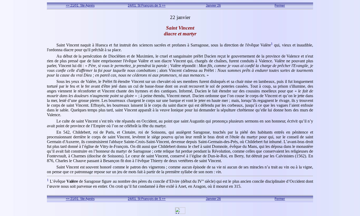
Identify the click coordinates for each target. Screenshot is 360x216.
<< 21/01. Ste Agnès (80, 5)
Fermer (280, 5)
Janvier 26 (213, 5)
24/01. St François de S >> (147, 5)
